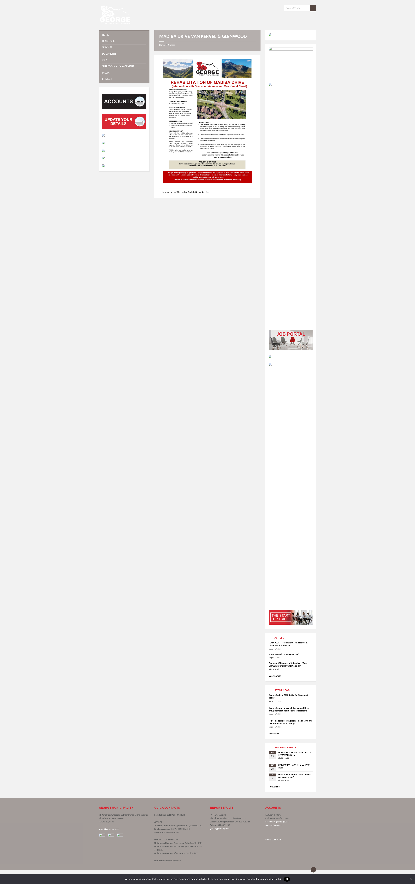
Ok (286, 879)
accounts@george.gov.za (277, 822)
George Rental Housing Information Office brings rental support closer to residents (289, 709)
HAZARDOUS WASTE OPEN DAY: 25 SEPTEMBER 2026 (294, 754)
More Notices (275, 676)
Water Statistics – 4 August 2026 (284, 654)
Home (162, 45)
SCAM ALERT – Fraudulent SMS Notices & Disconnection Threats (288, 644)
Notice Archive (202, 192)
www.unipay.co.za (273, 825)
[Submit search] (313, 8)
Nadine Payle (187, 192)
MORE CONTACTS (273, 840)
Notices (171, 45)
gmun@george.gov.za (109, 829)
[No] (411, 879)
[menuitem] (124, 35)
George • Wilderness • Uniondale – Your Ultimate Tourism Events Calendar (288, 664)
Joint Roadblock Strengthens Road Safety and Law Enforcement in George (291, 722)
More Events (274, 787)
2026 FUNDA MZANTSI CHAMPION (294, 765)
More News (274, 734)
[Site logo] (115, 23)
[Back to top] (313, 869)
